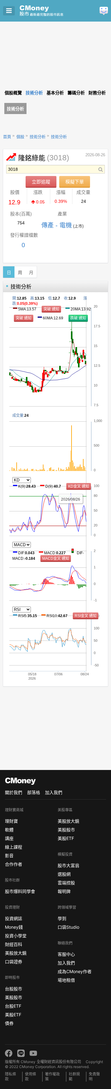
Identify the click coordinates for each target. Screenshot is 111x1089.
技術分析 (15, 108)
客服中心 (66, 954)
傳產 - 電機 (56, 225)
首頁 (7, 136)
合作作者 (13, 864)
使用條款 (30, 1076)
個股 (20, 136)
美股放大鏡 (16, 953)
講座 (9, 838)
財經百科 (13, 944)
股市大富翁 (68, 865)
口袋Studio (68, 927)
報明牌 (64, 891)
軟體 (9, 829)
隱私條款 (10, 1076)
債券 (9, 1023)
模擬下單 (74, 181)
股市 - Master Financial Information (51, 11)
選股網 (64, 874)
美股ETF (13, 1014)
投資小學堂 (16, 935)
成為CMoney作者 (75, 971)
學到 (62, 918)
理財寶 (11, 821)
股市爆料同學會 (20, 891)
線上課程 (13, 847)
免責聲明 (94, 1076)
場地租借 (66, 980)
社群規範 (74, 1076)
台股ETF (13, 1006)
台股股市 (13, 988)
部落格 (33, 792)
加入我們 (53, 792)
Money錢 (14, 927)
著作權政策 (52, 1076)
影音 (9, 855)
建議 (104, 11)
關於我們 (13, 792)
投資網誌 (13, 918)
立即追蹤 (41, 181)
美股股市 (13, 997)
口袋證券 (13, 961)
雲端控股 (66, 882)
